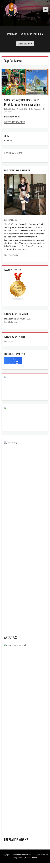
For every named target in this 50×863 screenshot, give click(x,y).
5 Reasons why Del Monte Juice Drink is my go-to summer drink (22, 102)
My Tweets (8, 341)
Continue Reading (14, 122)
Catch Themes (31, 858)
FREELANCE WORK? (16, 839)
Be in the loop (25, 43)
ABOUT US (10, 637)
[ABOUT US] (25, 537)
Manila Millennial (24, 855)
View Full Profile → (12, 255)
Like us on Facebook (14, 153)
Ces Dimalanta (36, 109)
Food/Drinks (11, 109)
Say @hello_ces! (10, 322)
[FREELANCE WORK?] (25, 739)
